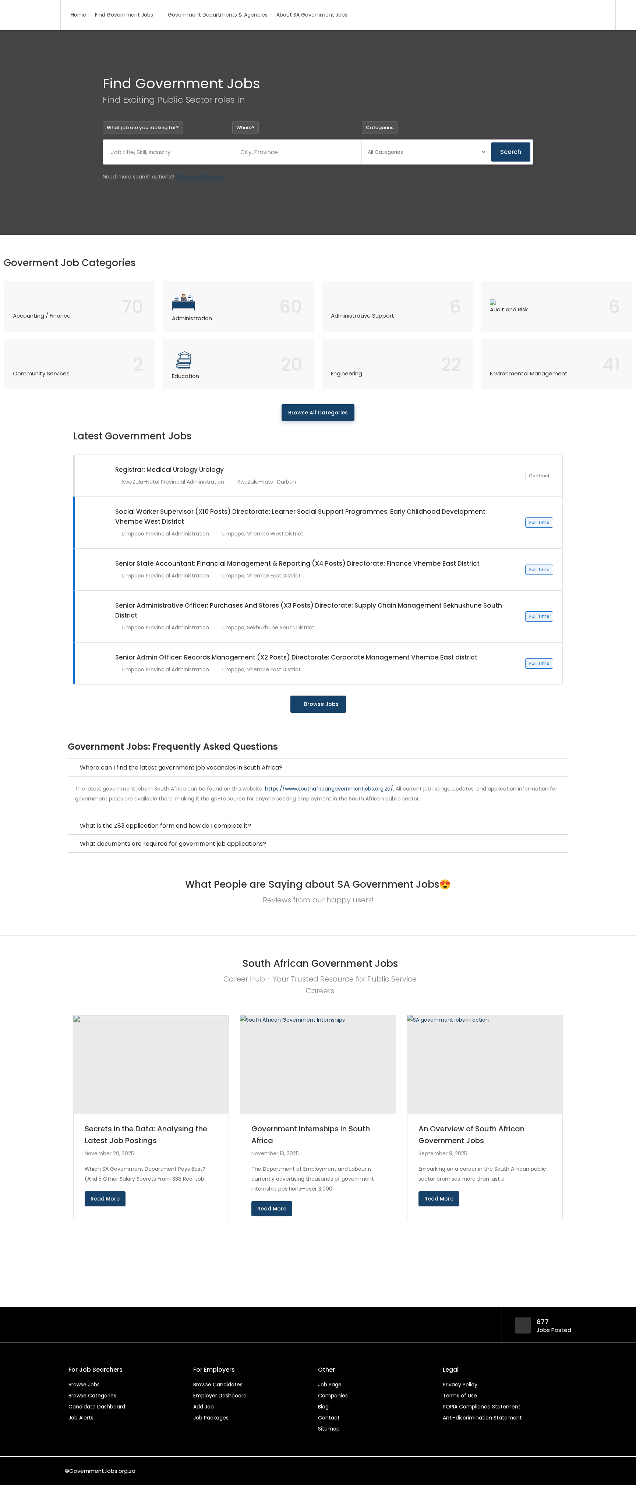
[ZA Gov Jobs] (30, 5)
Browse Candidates (218, 1384)
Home (78, 14)
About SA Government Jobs (311, 14)
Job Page (330, 1384)
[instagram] (554, 1470)
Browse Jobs (321, 704)
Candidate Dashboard (96, 1406)
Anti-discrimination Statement (482, 1417)
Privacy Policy (460, 1384)
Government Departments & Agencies (218, 14)
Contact (329, 1417)
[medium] (566, 1470)
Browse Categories (92, 1395)
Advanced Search (201, 176)
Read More (105, 1198)
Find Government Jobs (124, 14)
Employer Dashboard (220, 1395)
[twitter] (542, 1470)
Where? (245, 127)
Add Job (203, 1406)
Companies (333, 1395)
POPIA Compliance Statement (481, 1406)
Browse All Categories (318, 412)
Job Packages (211, 1417)
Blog (323, 1406)
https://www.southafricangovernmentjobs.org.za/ (329, 788)
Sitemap (329, 1428)
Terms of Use (460, 1395)
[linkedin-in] (530, 1470)
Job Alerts (80, 1417)
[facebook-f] (518, 1470)
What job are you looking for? (143, 127)
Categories (379, 127)
